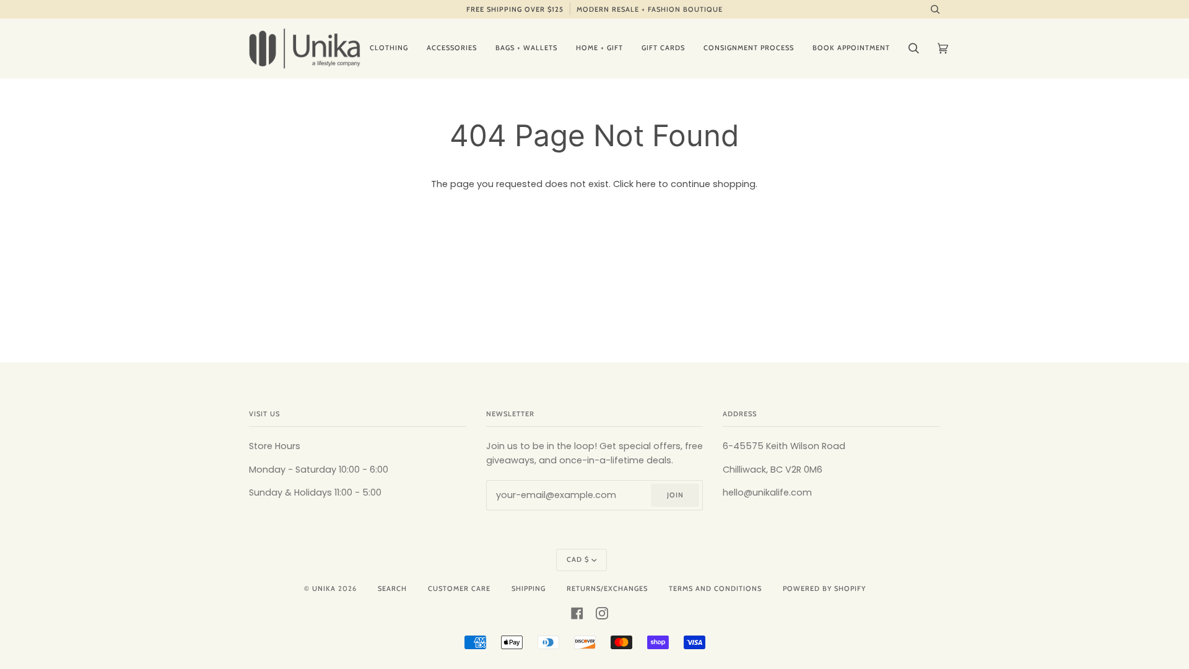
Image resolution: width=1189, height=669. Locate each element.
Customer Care (459, 588)
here (646, 184)
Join (675, 495)
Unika (324, 588)
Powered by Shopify (824, 588)
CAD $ (578, 559)
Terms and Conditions (715, 588)
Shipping (529, 588)
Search (392, 588)
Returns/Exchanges (607, 588)
